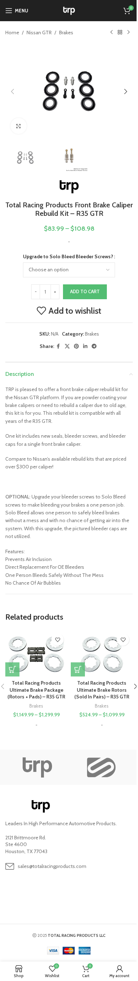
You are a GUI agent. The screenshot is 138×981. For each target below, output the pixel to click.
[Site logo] (69, 10)
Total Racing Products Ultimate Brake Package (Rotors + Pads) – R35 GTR (36, 690)
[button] (12, 91)
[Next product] (128, 32)
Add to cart (85, 291)
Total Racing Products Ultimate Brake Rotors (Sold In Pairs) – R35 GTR (101, 690)
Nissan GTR (39, 32)
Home (12, 32)
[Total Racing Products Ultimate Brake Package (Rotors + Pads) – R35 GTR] (36, 653)
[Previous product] (111, 32)
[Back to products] (120, 32)
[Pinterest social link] (76, 346)
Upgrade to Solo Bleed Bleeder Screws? (68, 256)
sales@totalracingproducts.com (52, 866)
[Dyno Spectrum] (101, 767)
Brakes (66, 32)
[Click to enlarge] (19, 126)
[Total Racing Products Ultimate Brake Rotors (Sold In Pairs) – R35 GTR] (102, 653)
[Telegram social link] (94, 346)
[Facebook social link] (58, 346)
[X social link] (67, 346)
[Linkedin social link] (85, 346)
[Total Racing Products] (37, 767)
